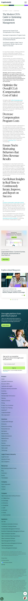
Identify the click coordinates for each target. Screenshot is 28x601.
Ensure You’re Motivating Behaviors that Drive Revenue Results (14, 38)
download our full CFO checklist (10, 218)
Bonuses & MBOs (5, 384)
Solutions (4, 419)
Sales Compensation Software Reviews (10, 496)
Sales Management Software (8, 541)
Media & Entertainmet (6, 436)
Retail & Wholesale (5, 445)
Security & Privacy (5, 459)
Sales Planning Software (7, 545)
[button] (10, 299)
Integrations (4, 393)
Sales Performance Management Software (11, 543)
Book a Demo (6, 325)
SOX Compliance (5, 461)
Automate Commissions (7, 381)
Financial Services (5, 429)
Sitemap (3, 564)
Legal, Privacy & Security (8, 454)
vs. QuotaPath (4, 505)
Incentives (3, 391)
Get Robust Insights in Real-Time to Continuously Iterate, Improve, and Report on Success (13, 44)
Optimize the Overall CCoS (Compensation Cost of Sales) (11, 31)
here (20, 577)
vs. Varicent (4, 510)
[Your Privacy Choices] (2, 598)
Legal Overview (5, 457)
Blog (2, 470)
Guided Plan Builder (5, 412)
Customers (4, 473)
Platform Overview (5, 400)
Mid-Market (4, 431)
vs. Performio (4, 503)
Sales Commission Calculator (8, 533)
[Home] (6, 2)
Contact (3, 489)
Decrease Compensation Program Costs (14, 35)
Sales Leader (4, 448)
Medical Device (5, 438)
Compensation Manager (7, 421)
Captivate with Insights (6, 386)
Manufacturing (4, 433)
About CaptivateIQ (5, 484)
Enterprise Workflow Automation (9, 388)
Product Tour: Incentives (7, 405)
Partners (3, 443)
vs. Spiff (3, 507)
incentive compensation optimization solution (13, 202)
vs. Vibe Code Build (5, 515)
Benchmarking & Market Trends (8, 468)
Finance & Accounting (6, 426)
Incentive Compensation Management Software (12, 531)
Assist (2, 379)
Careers (3, 486)
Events (3, 475)
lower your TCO (12, 140)
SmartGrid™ (4, 410)
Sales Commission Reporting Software (10, 536)
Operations (4, 440)
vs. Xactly (3, 512)
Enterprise (4, 424)
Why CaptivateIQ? (5, 415)
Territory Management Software (9, 548)
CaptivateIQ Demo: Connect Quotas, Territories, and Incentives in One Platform (13, 253)
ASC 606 (3, 521)
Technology (4, 450)
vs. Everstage (4, 500)
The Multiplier (4, 478)
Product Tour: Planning (6, 407)
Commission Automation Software (9, 524)
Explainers (4, 519)
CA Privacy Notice (5, 560)
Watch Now (5, 259)
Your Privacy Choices (7, 562)
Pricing (3, 403)
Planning (3, 398)
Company (4, 482)
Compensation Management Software (10, 529)
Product (3, 376)
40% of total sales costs (17, 100)
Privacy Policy (5, 371)
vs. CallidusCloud (5, 498)
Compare (4, 493)
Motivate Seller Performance (8, 396)
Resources (4, 466)
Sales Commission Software (8, 538)
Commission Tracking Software (8, 526)
